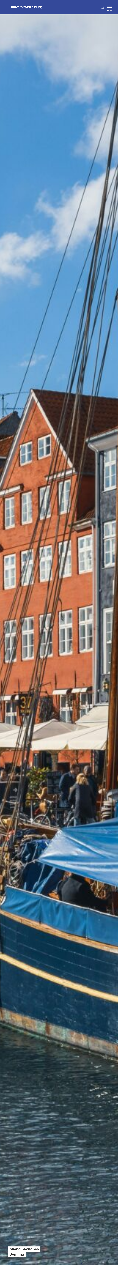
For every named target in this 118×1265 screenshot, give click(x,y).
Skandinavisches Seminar (24, 1252)
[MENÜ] (109, 7)
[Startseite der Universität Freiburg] (26, 7)
